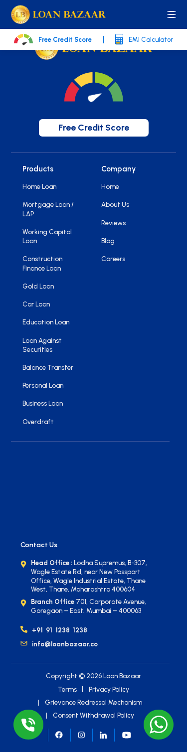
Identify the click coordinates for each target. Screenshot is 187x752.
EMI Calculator (151, 39)
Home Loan (39, 186)
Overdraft (38, 422)
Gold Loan (38, 286)
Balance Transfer (47, 367)
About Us (115, 204)
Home (110, 186)
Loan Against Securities (42, 344)
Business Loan (42, 403)
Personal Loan (42, 385)
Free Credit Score (65, 39)
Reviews (113, 223)
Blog (108, 241)
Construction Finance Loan (42, 263)
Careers (113, 259)
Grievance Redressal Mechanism (93, 702)
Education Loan (45, 322)
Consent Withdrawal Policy (93, 715)
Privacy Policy (109, 689)
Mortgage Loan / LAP (48, 208)
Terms (67, 689)
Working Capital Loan (47, 236)
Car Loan (36, 304)
